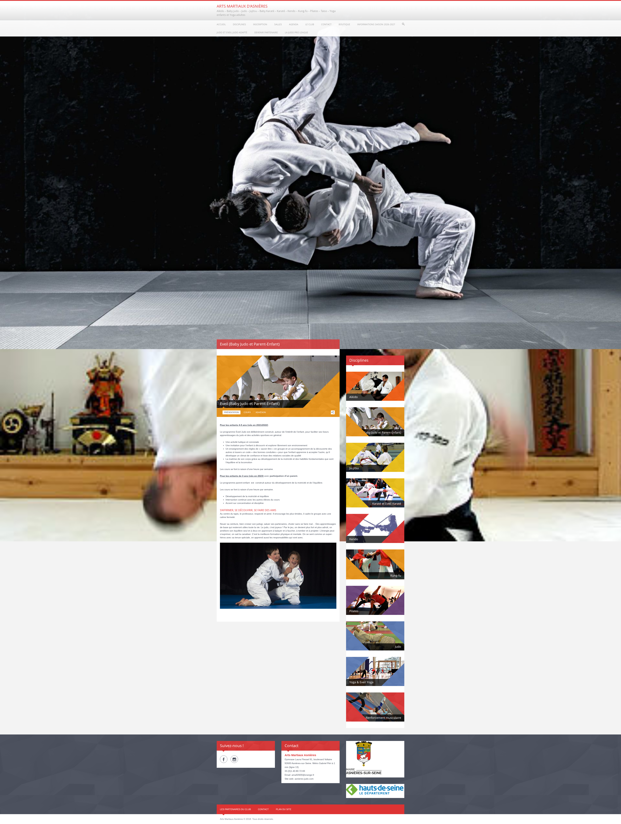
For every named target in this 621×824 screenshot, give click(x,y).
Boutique (344, 24)
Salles (278, 24)
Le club (309, 24)
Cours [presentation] (247, 412)
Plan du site (283, 809)
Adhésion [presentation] (261, 412)
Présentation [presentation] (231, 412)
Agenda (293, 24)
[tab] (231, 412)
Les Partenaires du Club (235, 809)
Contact (326, 24)
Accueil (221, 24)
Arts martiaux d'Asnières (242, 6)
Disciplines (239, 24)
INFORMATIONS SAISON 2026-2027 (376, 24)
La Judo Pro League (296, 32)
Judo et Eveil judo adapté (232, 32)
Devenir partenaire (266, 32)
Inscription (260, 24)
